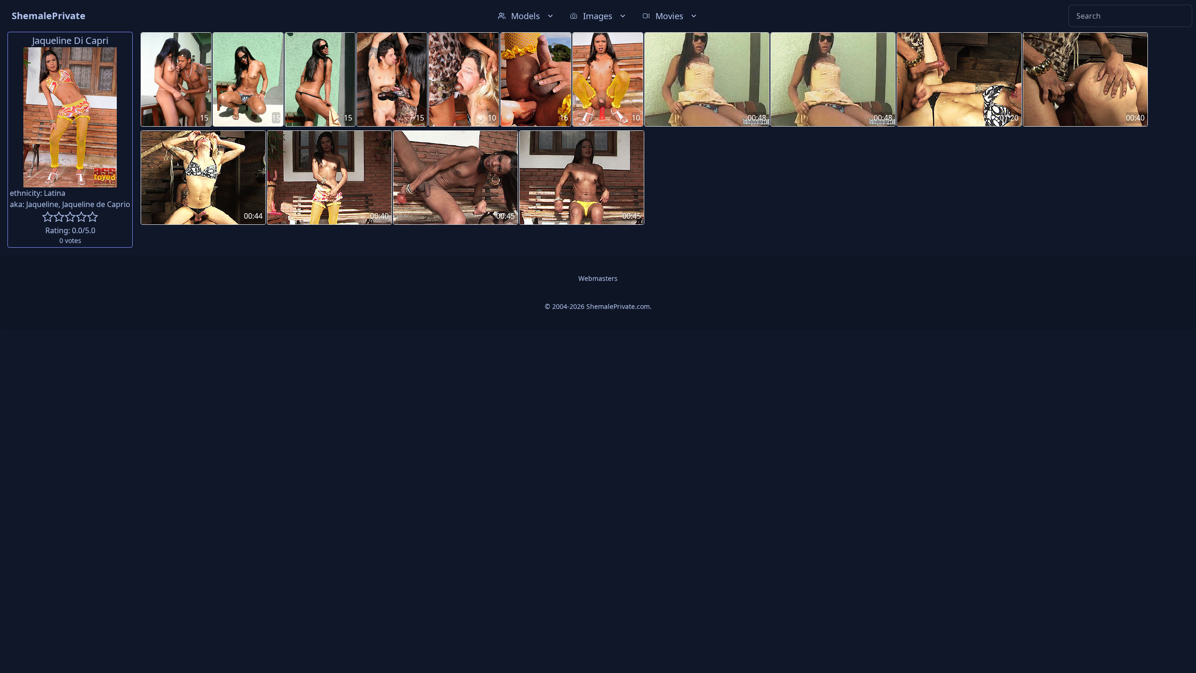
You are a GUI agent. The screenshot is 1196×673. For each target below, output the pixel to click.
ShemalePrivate (48, 15)
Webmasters (598, 278)
